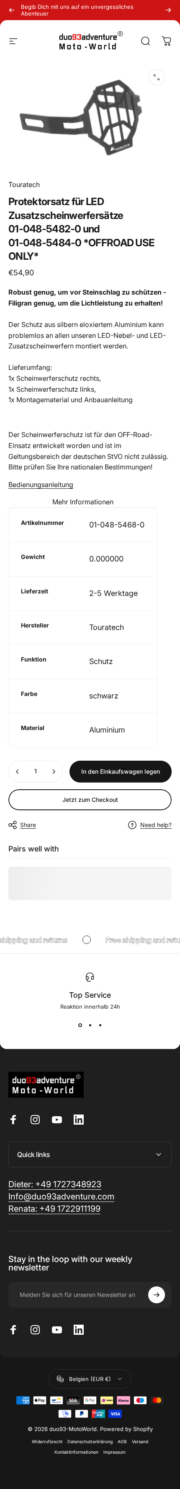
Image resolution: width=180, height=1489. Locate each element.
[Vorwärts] (168, 10)
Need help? (156, 824)
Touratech (24, 184)
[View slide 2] (90, 1025)
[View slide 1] (80, 1025)
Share (28, 824)
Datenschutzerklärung (90, 1441)
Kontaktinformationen (76, 1452)
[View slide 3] (100, 1025)
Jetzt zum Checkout (90, 799)
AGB (122, 1441)
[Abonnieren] (156, 1294)
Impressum (114, 1452)
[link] (54, 1209)
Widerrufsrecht (47, 1441)
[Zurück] (12, 10)
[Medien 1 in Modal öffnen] (156, 77)
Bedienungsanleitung (40, 484)
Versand (140, 1441)
